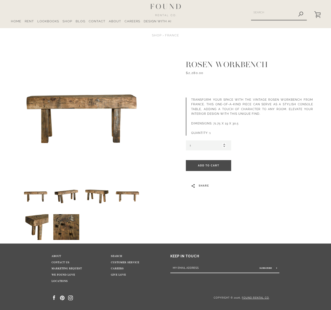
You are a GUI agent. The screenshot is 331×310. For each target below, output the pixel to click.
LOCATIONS (60, 281)
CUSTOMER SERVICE (125, 262)
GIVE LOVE (118, 274)
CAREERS (132, 21)
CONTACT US (61, 262)
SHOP (67, 21)
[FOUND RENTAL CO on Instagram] (70, 297)
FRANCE (172, 35)
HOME (16, 21)
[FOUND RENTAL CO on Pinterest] (62, 297)
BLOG (80, 21)
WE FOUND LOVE (63, 274)
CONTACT (97, 21)
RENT (29, 21)
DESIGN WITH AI (157, 21)
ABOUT (115, 21)
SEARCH (116, 256)
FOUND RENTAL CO (255, 297)
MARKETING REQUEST (67, 268)
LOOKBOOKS (48, 21)
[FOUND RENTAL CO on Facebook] (54, 297)
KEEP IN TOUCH (184, 256)
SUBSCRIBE (266, 268)
